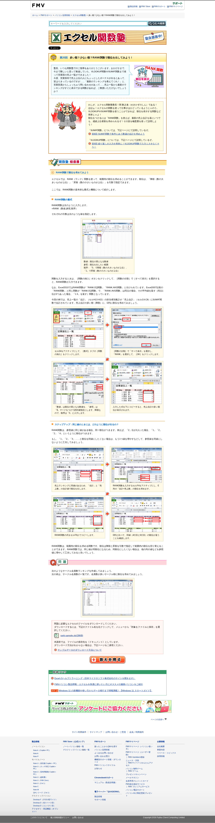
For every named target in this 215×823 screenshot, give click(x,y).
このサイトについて (38, 817)
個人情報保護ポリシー (59, 817)
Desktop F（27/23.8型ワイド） (45, 799)
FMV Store (145, 6)
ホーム (35, 15)
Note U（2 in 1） (39, 783)
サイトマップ (96, 732)
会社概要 (161, 746)
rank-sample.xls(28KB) (71, 635)
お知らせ (98, 768)
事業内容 (161, 750)
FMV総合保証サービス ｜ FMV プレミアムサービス (138, 785)
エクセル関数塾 (79, 15)
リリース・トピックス (166, 753)
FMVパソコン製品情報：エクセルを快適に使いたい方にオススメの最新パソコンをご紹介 (98, 684)
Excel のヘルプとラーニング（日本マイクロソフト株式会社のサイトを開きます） (94, 678)
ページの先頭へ (157, 719)
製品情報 (134, 6)
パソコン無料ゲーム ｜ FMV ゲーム (134, 770)
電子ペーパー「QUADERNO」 (107, 792)
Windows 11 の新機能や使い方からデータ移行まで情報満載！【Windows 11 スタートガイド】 (105, 690)
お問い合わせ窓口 (102, 756)
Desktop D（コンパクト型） (44, 806)
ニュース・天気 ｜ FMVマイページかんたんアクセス (139, 762)
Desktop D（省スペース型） (44, 803)
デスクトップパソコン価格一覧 (76, 750)
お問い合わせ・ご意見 (115, 732)
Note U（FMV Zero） (41, 780)
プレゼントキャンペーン (136, 774)
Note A (35, 753)
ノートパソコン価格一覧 (73, 746)
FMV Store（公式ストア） (74, 741)
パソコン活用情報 (62, 15)
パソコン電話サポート (135, 790)
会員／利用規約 (136, 732)
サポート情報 (100, 800)
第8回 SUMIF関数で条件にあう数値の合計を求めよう (118, 134)
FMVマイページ (176, 6)
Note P (35, 756)
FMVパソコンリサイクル (104, 765)
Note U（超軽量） (40, 777)
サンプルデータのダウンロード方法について (80, 650)
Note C (36, 786)
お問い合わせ (78, 817)
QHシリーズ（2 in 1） (41, 793)
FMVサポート (160, 6)
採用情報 (161, 756)
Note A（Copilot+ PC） (42, 750)
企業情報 (161, 741)
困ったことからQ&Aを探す (105, 746)
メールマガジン (132, 778)
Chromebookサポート (104, 778)
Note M (36, 790)
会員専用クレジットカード (137, 781)
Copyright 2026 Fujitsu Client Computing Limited (164, 817)
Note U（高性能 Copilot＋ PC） (45, 763)
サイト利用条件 (79, 732)
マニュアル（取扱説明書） (105, 782)
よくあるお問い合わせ (103, 753)
